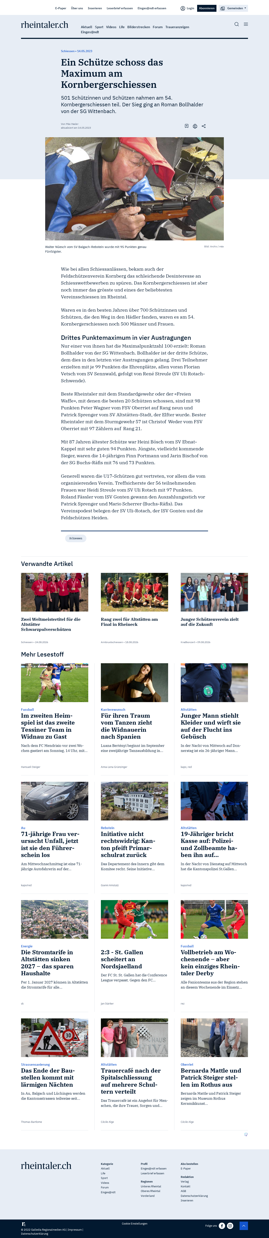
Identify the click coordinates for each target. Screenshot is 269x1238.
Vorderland (148, 1196)
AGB (183, 1191)
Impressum (75, 1229)
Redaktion (187, 1177)
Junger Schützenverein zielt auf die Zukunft (210, 621)
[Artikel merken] (187, 126)
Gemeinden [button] (235, 8)
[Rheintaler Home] (44, 24)
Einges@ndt (90, 32)
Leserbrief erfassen (120, 8)
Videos (111, 27)
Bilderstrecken (138, 27)
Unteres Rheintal (151, 1186)
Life (122, 27)
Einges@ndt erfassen (152, 8)
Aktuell (86, 27)
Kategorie (107, 1164)
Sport (99, 27)
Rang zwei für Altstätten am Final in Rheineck (129, 621)
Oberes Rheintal (150, 1191)
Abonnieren (207, 8)
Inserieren (95, 8)
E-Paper (60, 8)
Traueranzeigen (177, 27)
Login (190, 8)
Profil (144, 1164)
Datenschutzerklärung (194, 1196)
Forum (158, 27)
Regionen (147, 1181)
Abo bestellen (189, 1164)
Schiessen (75, 538)
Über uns (77, 8)
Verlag (185, 1181)
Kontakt (185, 1186)
